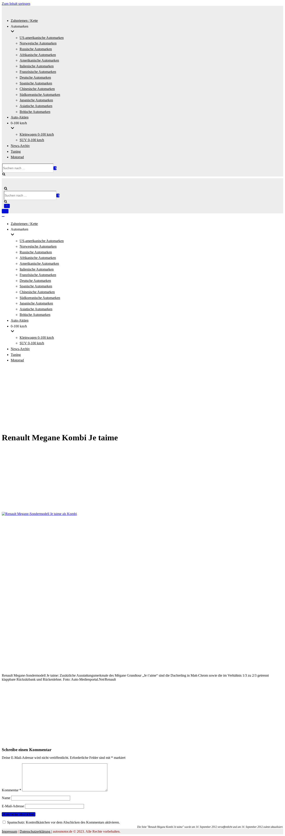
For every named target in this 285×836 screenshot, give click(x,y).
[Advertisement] (142, 398)
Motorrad (17, 157)
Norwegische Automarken (38, 43)
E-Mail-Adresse (13, 806)
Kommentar (11, 790)
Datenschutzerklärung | (36, 831)
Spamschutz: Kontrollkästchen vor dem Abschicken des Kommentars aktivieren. (63, 822)
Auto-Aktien (19, 117)
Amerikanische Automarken (39, 60)
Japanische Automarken (36, 100)
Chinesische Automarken (37, 89)
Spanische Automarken (36, 83)
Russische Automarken (36, 49)
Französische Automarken (38, 72)
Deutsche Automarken (35, 77)
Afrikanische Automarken (38, 55)
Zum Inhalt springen (16, 4)
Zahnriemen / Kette (24, 20)
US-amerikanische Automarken (42, 38)
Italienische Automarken (37, 66)
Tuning (16, 151)
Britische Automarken (35, 112)
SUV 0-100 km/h (32, 140)
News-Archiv (20, 146)
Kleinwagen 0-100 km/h (37, 134)
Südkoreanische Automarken (40, 94)
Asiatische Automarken (36, 106)
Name (6, 798)
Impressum (9, 831)
